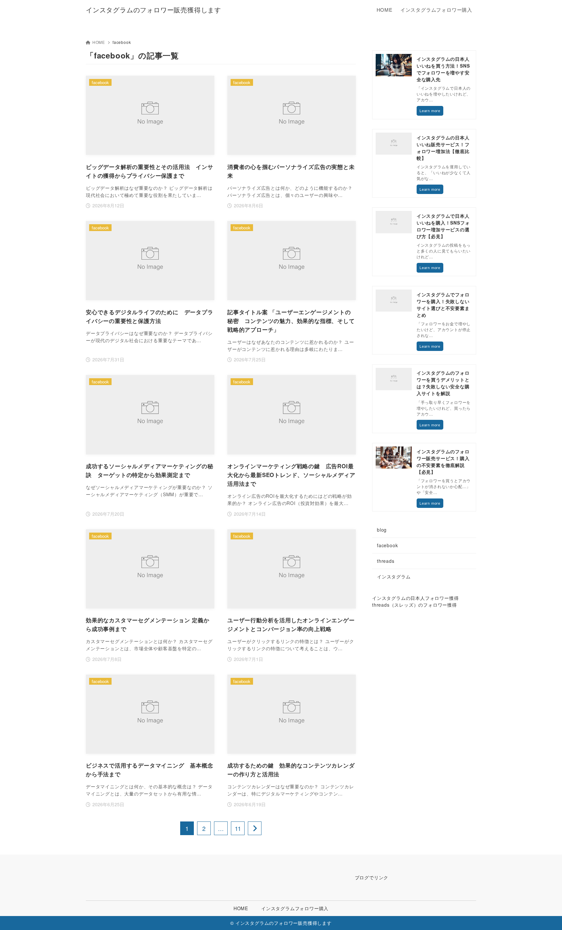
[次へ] (254, 828)
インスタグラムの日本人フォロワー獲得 (415, 598)
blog (382, 529)
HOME (98, 42)
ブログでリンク (372, 877)
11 (238, 828)
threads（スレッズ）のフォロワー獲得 (414, 604)
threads (386, 561)
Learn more (430, 110)
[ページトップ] (547, 915)
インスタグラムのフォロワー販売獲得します (153, 9)
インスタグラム (394, 576)
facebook (387, 545)
